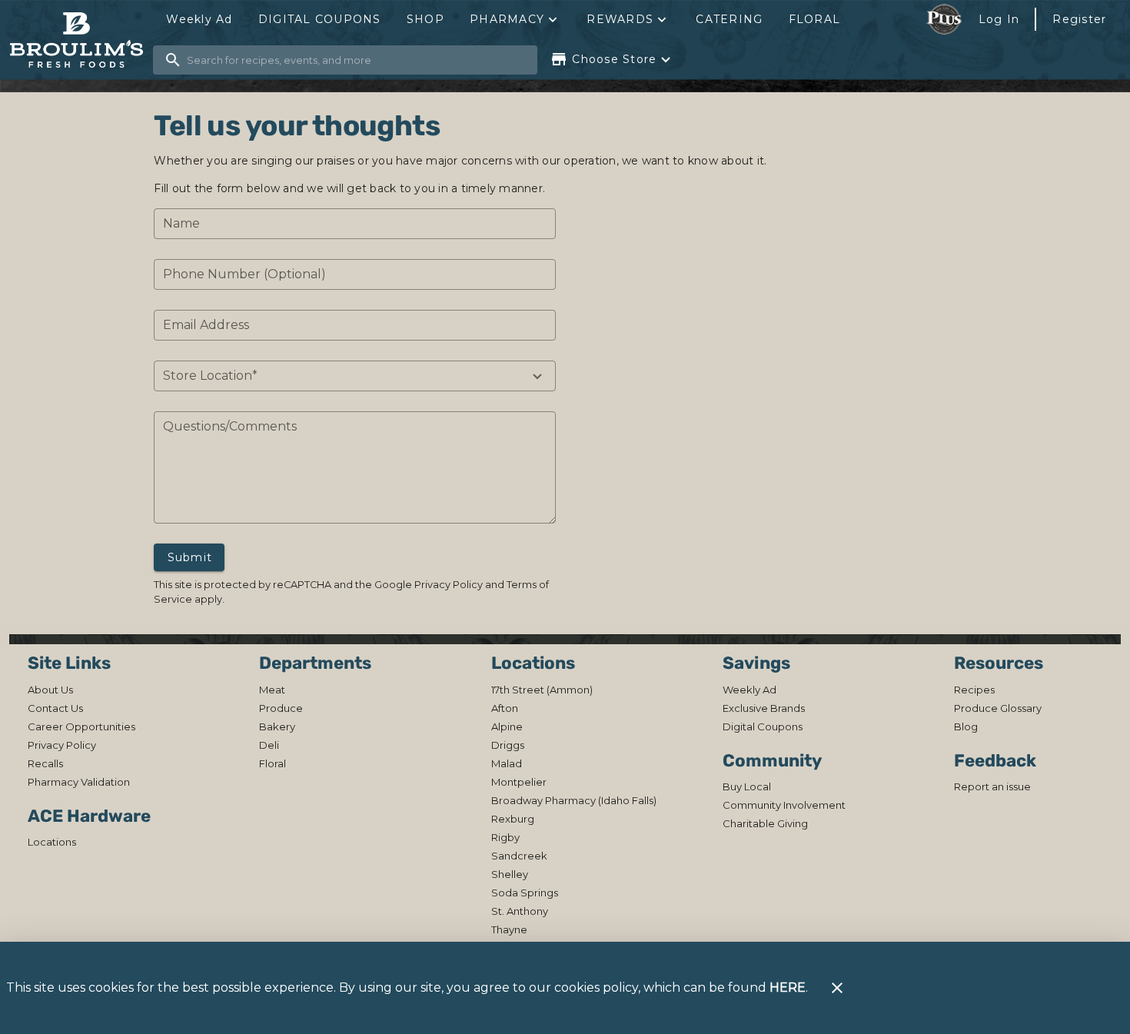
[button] (515, 19)
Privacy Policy (448, 584)
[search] (356, 60)
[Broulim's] (81, 40)
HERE (787, 987)
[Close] (837, 988)
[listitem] (50, 689)
